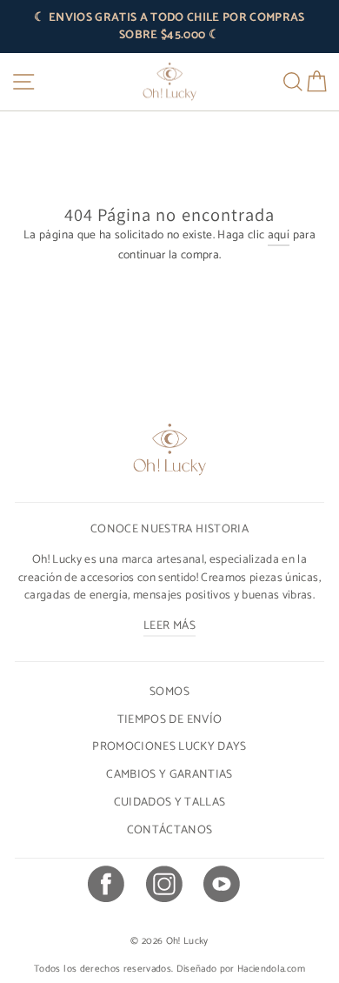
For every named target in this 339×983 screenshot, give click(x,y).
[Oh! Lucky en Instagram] (163, 886)
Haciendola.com (271, 969)
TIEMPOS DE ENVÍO (169, 719)
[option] (169, 26)
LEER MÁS (169, 625)
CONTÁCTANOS (170, 829)
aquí (278, 235)
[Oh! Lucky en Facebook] (105, 886)
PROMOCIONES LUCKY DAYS (169, 746)
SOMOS (169, 691)
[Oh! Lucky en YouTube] (221, 886)
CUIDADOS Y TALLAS (170, 802)
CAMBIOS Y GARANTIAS (169, 774)
